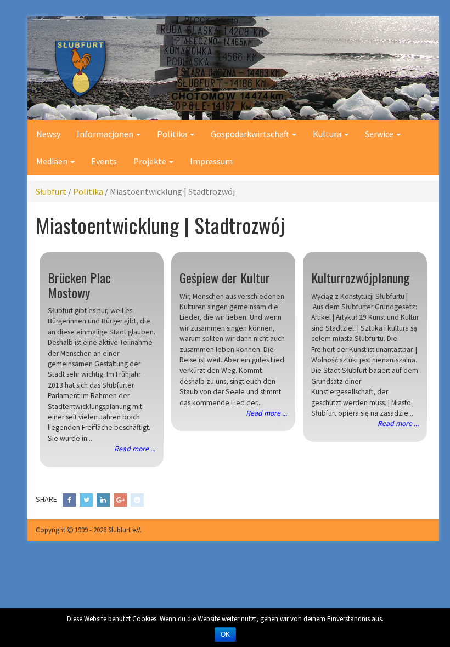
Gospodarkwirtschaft (251, 133)
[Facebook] (69, 500)
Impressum (211, 161)
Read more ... (134, 448)
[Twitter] (86, 500)
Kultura (328, 133)
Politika (173, 133)
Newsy (48, 133)
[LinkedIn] (103, 500)
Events (104, 161)
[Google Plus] (120, 500)
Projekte (150, 161)
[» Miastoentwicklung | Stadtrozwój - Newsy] (233, 68)
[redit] (137, 500)
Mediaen (52, 161)
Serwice (380, 133)
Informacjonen (106, 133)
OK (225, 634)
